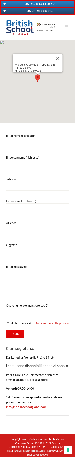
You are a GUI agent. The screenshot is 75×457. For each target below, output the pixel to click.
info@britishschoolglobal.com (26, 407)
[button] (37, 78)
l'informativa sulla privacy (52, 323)
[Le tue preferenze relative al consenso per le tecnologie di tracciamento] (68, 450)
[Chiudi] (57, 58)
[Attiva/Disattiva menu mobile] (67, 25)
